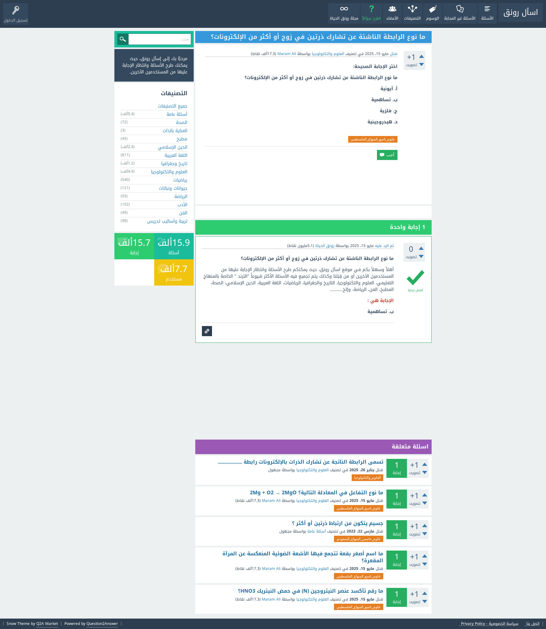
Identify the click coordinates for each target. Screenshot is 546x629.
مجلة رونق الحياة (344, 18)
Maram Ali (271, 500)
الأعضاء (392, 18)
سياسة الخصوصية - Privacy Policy (490, 624)
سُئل (393, 53)
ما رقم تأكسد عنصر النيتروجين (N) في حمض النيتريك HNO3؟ (310, 591)
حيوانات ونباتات (173, 188)
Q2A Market (47, 623)
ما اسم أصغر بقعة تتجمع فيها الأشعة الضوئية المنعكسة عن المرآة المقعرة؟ (302, 557)
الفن (183, 213)
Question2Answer (102, 623)
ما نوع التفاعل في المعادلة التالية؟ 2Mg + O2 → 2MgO (316, 492)
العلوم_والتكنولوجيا (367, 477)
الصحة (181, 122)
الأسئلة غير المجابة (460, 18)
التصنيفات (412, 18)
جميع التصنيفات (172, 106)
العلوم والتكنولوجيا (328, 53)
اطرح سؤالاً (371, 18)
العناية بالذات (175, 130)
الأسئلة (487, 18)
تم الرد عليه (384, 245)
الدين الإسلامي (172, 147)
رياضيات (180, 180)
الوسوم (432, 18)
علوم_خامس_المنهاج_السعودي (359, 539)
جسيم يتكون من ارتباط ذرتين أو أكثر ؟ (337, 523)
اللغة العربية (176, 155)
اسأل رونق (520, 12)
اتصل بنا (532, 624)
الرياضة (180, 196)
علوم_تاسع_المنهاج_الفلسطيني (373, 139)
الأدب (182, 204)
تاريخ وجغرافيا (174, 163)
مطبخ (182, 139)
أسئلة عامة (316, 531)
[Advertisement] (313, 182)
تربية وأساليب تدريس (167, 221)
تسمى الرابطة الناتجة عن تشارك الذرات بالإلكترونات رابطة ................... (300, 462)
